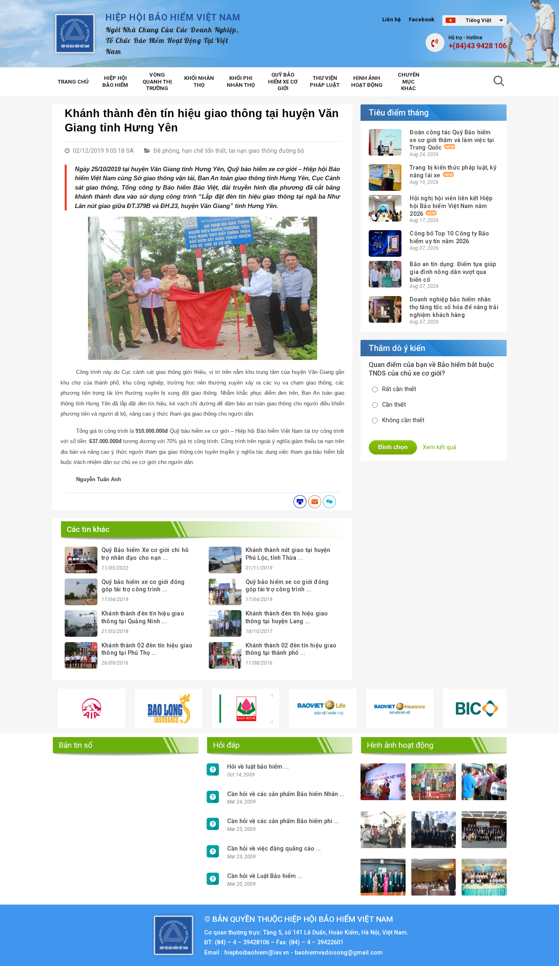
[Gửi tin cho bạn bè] (314, 501)
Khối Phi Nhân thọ (241, 81)
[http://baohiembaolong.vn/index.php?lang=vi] (137, 708)
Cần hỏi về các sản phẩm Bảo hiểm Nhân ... (286, 794)
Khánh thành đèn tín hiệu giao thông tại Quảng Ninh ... (142, 617)
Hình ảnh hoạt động (367, 81)
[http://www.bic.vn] (445, 708)
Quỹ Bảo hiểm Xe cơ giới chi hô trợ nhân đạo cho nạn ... (145, 554)
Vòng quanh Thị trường (157, 82)
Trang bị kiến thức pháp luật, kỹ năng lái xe (453, 171)
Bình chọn (393, 446)
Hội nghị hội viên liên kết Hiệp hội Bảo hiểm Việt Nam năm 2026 (451, 206)
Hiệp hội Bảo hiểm (115, 81)
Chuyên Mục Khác (408, 82)
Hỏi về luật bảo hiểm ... (258, 766)
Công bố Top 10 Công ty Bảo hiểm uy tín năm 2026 (449, 237)
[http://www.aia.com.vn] (60, 708)
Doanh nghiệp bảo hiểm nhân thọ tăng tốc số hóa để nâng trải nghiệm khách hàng (454, 307)
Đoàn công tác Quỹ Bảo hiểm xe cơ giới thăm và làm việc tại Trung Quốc (452, 140)
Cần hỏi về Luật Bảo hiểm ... (264, 876)
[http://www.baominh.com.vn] (214, 709)
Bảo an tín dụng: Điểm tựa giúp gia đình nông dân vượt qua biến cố (453, 272)
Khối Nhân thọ (199, 81)
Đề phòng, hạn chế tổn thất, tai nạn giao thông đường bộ (228, 150)
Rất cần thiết (399, 389)
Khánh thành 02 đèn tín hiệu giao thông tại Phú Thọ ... (146, 649)
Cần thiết (394, 404)
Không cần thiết (403, 420)
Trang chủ (73, 82)
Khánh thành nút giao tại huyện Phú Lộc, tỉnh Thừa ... (288, 554)
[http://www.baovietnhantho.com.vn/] (291, 708)
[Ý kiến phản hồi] (329, 501)
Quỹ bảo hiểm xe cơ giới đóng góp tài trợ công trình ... (143, 586)
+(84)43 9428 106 (478, 46)
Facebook (421, 19)
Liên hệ (391, 19)
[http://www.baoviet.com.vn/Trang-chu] (368, 708)
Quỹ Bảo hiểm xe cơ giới (283, 82)
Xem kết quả (439, 447)
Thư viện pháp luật (325, 81)
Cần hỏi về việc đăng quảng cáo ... (274, 848)
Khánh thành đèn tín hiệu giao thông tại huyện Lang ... (287, 617)
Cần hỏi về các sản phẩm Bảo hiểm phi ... (283, 821)
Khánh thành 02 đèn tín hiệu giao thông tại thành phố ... (291, 649)
